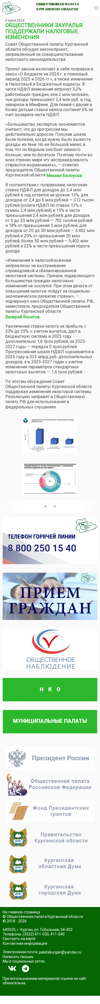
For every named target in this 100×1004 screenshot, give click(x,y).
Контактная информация (25, 943)
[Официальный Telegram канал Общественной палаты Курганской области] (25, 968)
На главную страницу (21, 912)
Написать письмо (18, 957)
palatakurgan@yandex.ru (60, 952)
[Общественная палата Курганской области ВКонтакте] (12, 968)
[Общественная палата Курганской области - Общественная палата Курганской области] (11, 8)
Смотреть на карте (19, 938)
